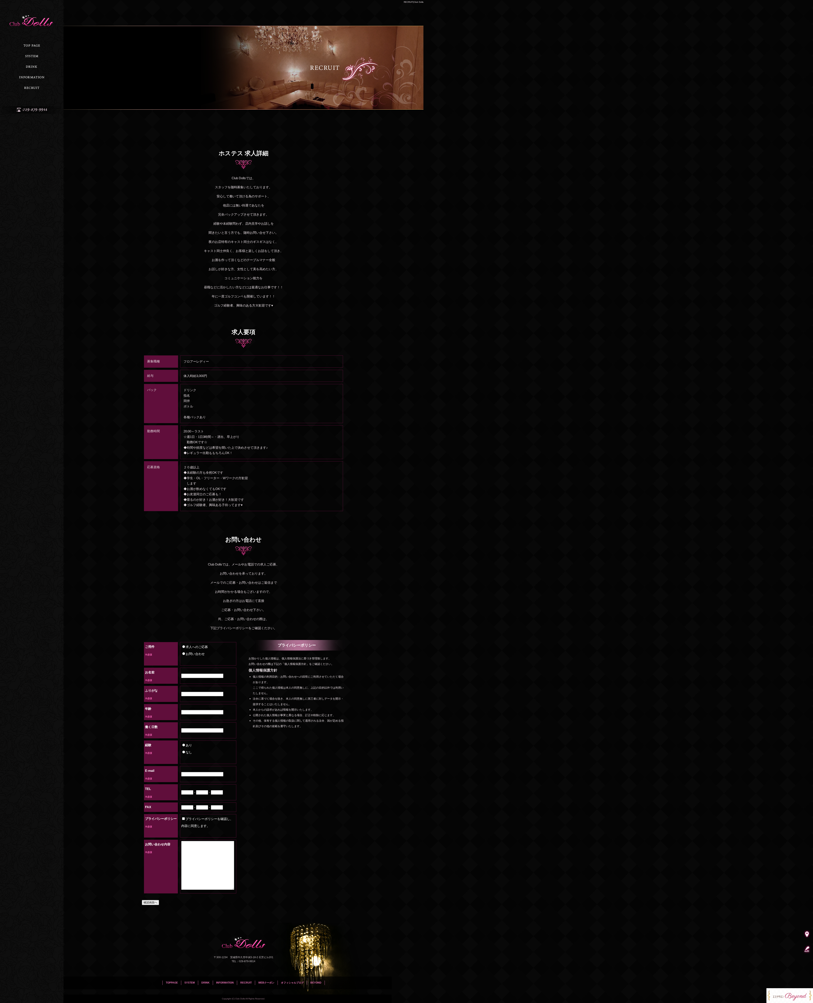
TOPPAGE (32, 45)
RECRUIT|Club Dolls (413, 2)
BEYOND (315, 982)
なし (189, 752)
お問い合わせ (195, 654)
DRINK (32, 66)
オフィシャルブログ (292, 982)
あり (189, 745)
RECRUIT (32, 88)
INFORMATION (32, 77)
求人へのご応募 (197, 647)
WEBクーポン (266, 982)
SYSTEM (32, 56)
